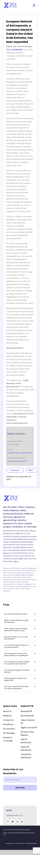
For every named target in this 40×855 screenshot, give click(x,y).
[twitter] (13, 822)
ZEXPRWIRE (17, 49)
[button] (20, 614)
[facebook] (8, 822)
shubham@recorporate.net (19, 452)
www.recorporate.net (17, 461)
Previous (15, 470)
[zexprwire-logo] (10, 2)
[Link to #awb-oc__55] (33, 5)
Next (30, 470)
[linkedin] (22, 822)
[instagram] (17, 822)
